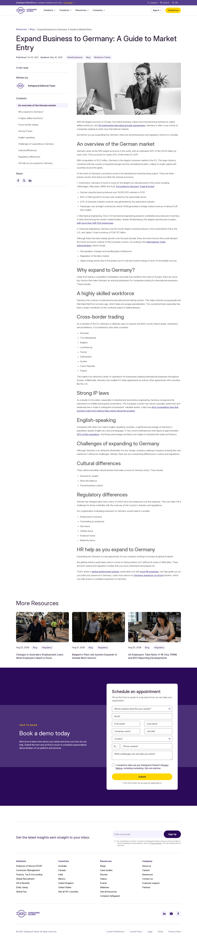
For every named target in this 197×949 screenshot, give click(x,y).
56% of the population (88, 434)
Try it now (67, 2)
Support (153, 2)
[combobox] (142, 739)
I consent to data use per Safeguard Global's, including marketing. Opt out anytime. (142, 766)
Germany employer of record (148, 575)
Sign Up (172, 834)
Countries (64, 10)
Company (98, 10)
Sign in (156, 10)
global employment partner (105, 571)
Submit (142, 776)
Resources (81, 10)
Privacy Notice (156, 843)
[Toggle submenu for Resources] (88, 10)
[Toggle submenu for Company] (104, 10)
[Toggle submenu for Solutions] (54, 10)
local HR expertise (149, 571)
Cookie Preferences (115, 931)
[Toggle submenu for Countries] (70, 10)
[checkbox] (113, 765)
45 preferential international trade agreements (121, 125)
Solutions (48, 10)
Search (166, 2)
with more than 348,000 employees (95, 223)
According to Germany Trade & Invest (135, 186)
